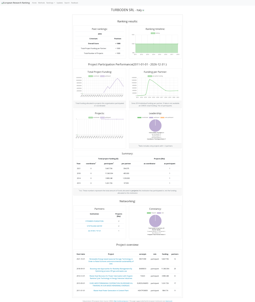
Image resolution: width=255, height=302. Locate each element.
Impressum (168, 301)
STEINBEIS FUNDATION (94, 221)
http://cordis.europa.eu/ (121, 301)
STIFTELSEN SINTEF (94, 226)
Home (34, 3)
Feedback (74, 3)
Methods (41, 3)
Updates (60, 3)
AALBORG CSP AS (94, 231)
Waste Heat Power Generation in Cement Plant (111, 290)
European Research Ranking (16, 2)
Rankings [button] (50, 3)
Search (67, 3)
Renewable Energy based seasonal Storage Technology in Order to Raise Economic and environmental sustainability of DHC (111, 261)
